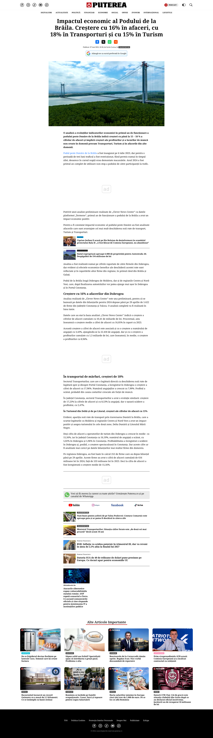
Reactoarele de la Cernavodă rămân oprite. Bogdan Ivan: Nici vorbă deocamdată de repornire (127, 658)
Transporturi (124, 47)
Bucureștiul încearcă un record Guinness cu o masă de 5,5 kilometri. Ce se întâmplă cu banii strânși (39, 697)
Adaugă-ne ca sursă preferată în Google (109, 53)
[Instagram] (28, 5)
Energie (113, 653)
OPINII (125, 12)
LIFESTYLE (167, 12)
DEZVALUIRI (46, 12)
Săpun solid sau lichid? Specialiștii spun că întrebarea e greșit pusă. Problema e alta (83, 658)
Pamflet (69, 692)
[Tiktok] (34, 5)
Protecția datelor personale (101, 720)
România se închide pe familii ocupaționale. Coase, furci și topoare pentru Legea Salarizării (84, 697)
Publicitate (134, 720)
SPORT (156, 692)
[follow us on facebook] (117, 505)
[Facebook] (22, 5)
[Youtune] (40, 5)
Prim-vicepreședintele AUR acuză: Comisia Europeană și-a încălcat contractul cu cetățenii (170, 658)
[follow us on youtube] (74, 505)
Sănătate (69, 653)
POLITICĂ (76, 12)
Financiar (89, 12)
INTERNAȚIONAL (151, 12)
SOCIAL (115, 12)
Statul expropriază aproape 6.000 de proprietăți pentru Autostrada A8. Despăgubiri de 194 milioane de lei (112, 255)
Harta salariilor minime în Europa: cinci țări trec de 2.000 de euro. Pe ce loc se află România (127, 697)
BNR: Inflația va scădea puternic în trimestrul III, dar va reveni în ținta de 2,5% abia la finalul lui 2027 (112, 545)
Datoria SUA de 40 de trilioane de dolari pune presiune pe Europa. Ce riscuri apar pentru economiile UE (109, 559)
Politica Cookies (78, 720)
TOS (66, 720)
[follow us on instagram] (95, 505)
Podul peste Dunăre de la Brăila (80, 153)
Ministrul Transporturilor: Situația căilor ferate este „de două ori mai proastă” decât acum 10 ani (112, 530)
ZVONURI (136, 12)
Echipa (146, 720)
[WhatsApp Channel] (47, 5)
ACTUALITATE (62, 12)
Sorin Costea (111, 47)
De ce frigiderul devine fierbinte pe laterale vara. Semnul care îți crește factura (39, 658)
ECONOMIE (103, 12)
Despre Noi (121, 720)
